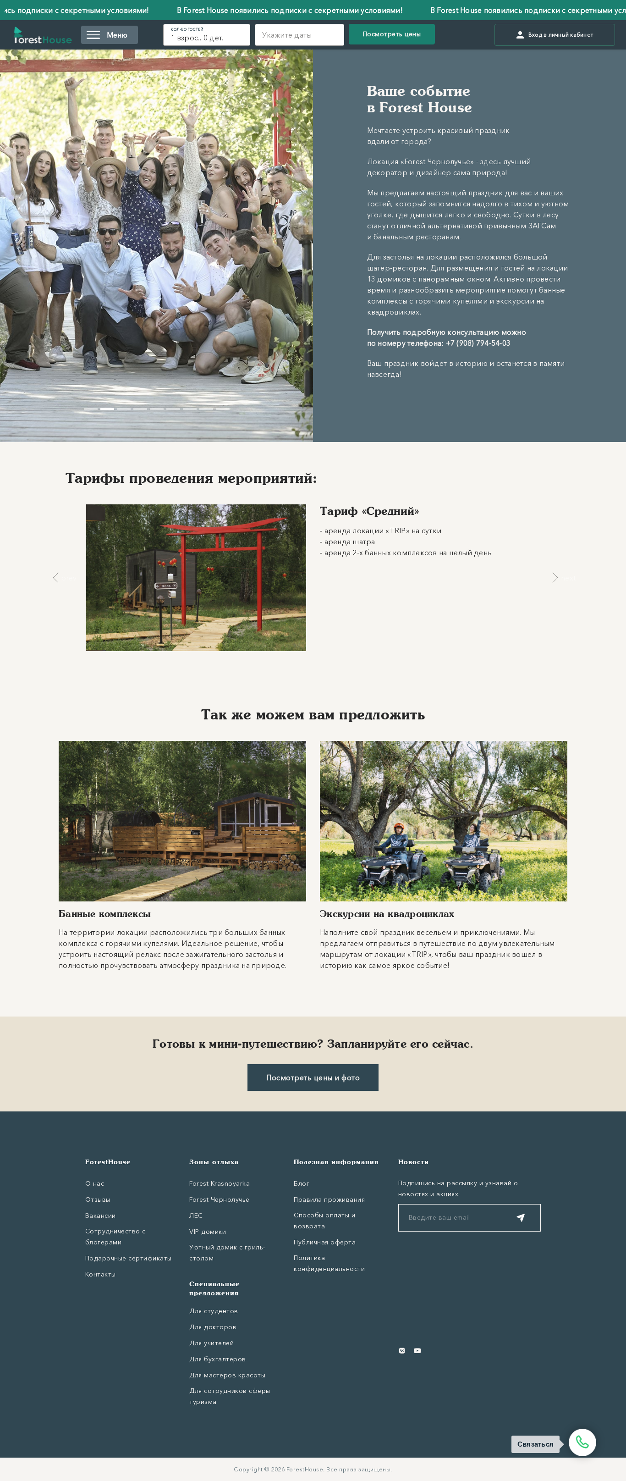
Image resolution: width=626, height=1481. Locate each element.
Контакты (100, 1274)
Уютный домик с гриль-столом (227, 1252)
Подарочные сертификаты (128, 1258)
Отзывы (97, 1199)
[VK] (402, 1350)
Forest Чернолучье (219, 1199)
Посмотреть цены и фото (313, 1077)
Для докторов (212, 1327)
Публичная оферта (325, 1242)
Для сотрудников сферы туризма (229, 1396)
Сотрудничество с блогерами (115, 1236)
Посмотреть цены (392, 34)
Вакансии (100, 1215)
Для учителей (211, 1343)
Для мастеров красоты (227, 1375)
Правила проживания (329, 1199)
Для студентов (213, 1311)
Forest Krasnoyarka (219, 1183)
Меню (117, 34)
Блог (301, 1183)
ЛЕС (196, 1215)
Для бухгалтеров (217, 1359)
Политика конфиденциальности (329, 1263)
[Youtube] (417, 1350)
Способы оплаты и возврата (324, 1220)
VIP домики (207, 1231)
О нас (94, 1183)
